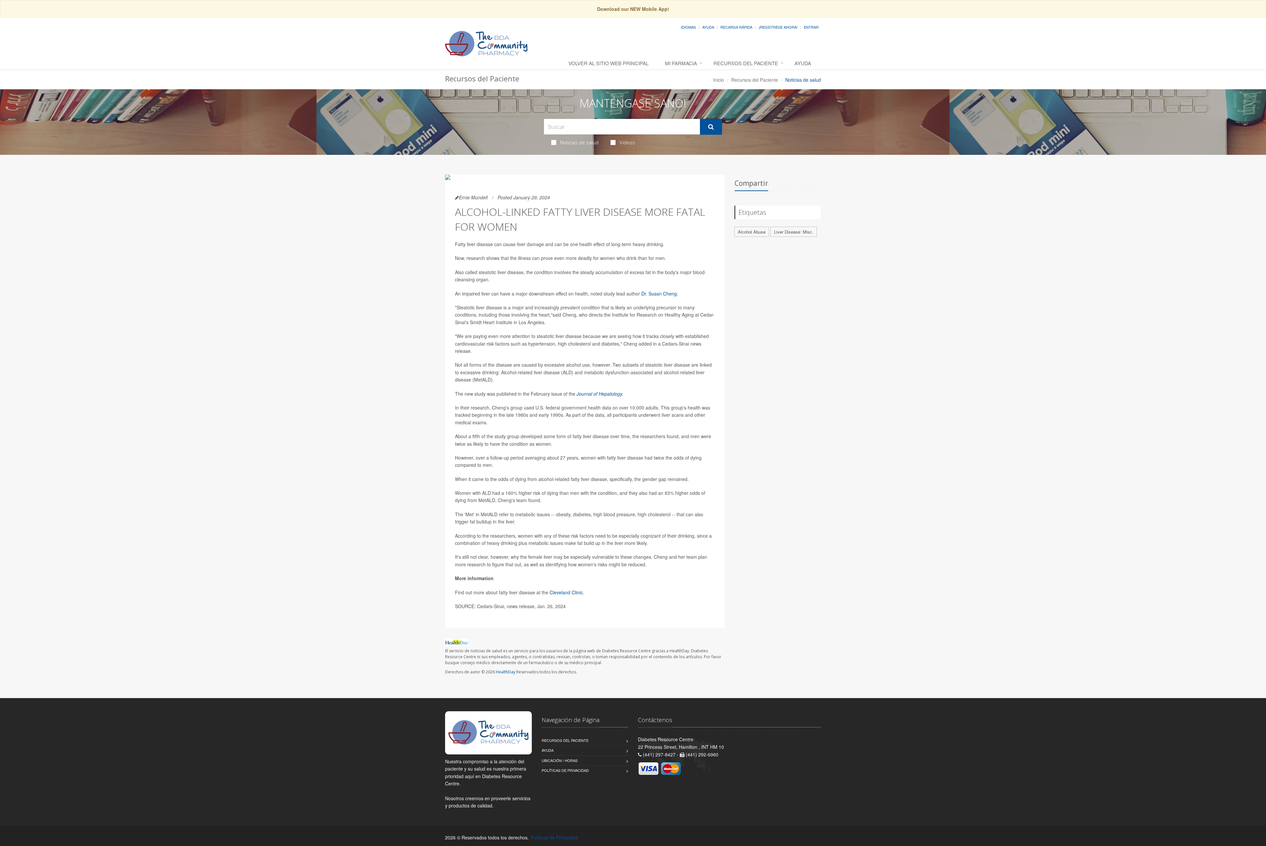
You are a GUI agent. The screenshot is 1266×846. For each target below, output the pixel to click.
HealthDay (505, 672)
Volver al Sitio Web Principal (608, 63)
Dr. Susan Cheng (659, 293)
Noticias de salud (579, 142)
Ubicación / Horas (560, 760)
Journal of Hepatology (599, 393)
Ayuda (708, 27)
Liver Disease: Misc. (793, 232)
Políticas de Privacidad (565, 770)
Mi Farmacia (681, 63)
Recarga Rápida (736, 27)
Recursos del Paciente (745, 63)
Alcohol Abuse (752, 232)
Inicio (718, 79)
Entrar (811, 27)
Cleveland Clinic (566, 592)
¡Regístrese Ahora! (778, 27)
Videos (627, 142)
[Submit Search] (711, 127)
